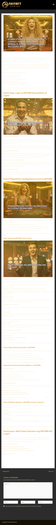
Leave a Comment (7, 54)
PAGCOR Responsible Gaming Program (36, 397)
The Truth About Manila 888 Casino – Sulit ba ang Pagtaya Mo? (17, 465)
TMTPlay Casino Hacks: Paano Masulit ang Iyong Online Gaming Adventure (20, 464)
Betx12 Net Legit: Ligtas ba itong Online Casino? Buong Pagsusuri (18, 458)
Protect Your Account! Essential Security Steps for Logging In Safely (18, 462)
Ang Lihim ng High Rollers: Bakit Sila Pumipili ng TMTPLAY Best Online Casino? (21, 456)
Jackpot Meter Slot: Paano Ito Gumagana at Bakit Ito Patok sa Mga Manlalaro (21, 460)
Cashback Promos (7, 317)
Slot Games (6, 284)
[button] (53, 4)
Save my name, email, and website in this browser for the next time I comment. (23, 506)
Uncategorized (16, 54)
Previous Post (5, 471)
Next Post (51, 471)
